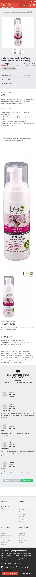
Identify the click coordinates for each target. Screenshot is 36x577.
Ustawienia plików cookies (7, 538)
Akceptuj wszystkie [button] (10, 573)
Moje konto (22, 533)
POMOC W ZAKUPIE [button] (7, 84)
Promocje (21, 516)
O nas (20, 507)
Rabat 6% (3, 544)
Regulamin (4, 533)
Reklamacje (22, 512)
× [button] (34, 549)
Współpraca (22, 519)
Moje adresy (22, 535)
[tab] (19, 13)
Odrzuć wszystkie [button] (26, 573)
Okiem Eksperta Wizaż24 (7, 547)
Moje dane (21, 542)
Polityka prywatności (6, 535)
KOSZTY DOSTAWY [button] (16, 75)
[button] (18, 570)
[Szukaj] (30, 6)
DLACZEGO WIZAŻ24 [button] (7, 80)
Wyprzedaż (22, 514)
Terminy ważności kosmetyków (5, 541)
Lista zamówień (23, 540)
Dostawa (21, 509)
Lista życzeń (22, 538)
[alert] (18, 562)
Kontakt (4, 501)
